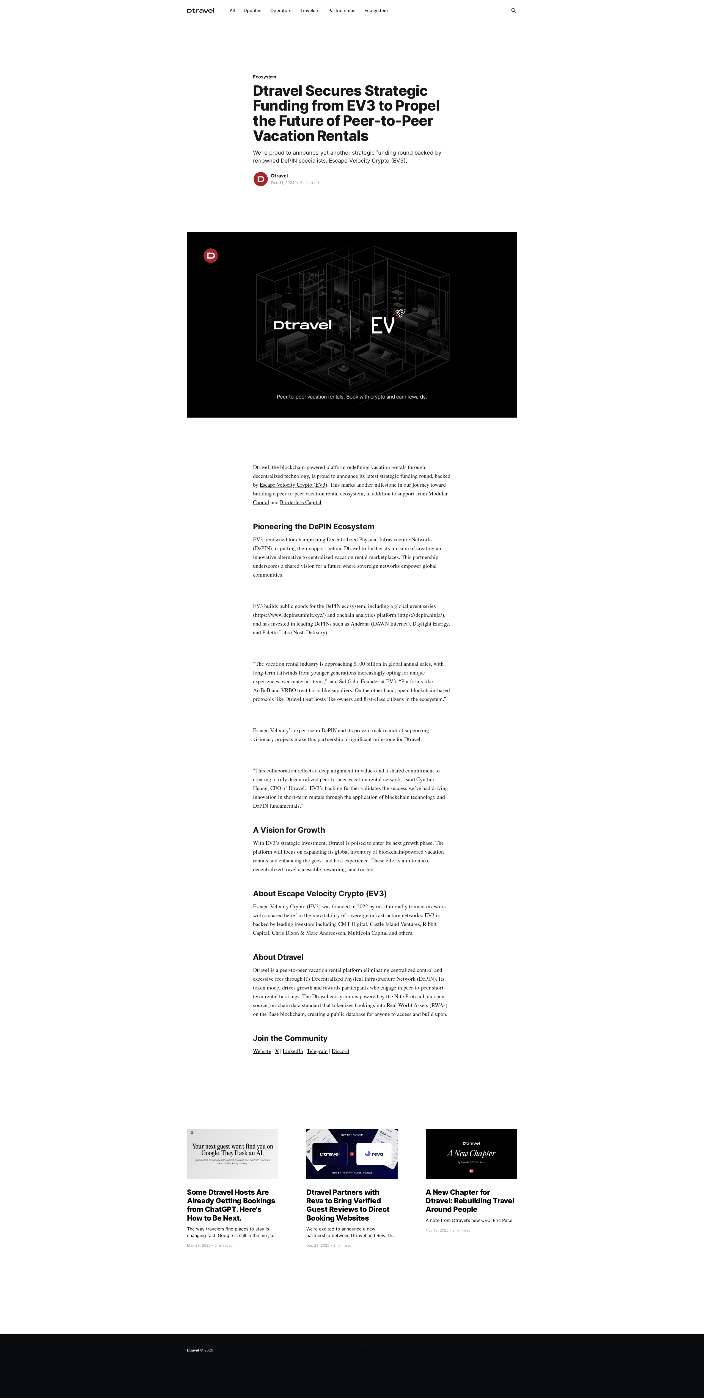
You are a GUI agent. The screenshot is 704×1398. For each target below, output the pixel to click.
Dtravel (279, 176)
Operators (281, 10)
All (232, 10)
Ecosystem (376, 10)
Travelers (310, 10)
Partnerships (342, 10)
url (366, 1350)
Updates (253, 10)
